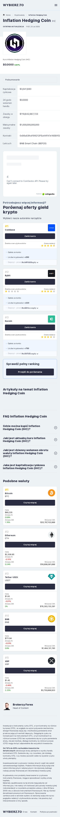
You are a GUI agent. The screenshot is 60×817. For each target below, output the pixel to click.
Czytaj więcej (30, 503)
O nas (25, 812)
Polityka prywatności (48, 812)
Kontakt (33, 812)
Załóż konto (30, 236)
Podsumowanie (12, 80)
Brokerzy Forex (23, 704)
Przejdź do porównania (30, 372)
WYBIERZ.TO (13, 5)
